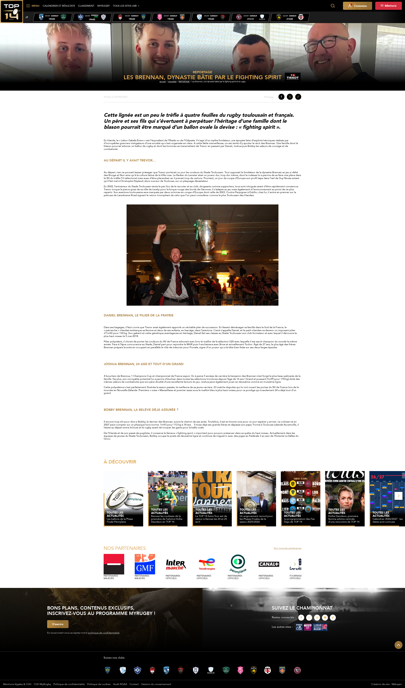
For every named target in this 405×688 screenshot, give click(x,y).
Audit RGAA (120, 684)
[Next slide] (398, 496)
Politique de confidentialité (69, 684)
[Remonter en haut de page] (398, 645)
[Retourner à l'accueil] (11, 11)
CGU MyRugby (42, 684)
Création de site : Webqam (386, 684)
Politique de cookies (99, 684)
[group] (52, 17)
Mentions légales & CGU (17, 684)
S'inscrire (57, 624)
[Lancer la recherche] (333, 6)
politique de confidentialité (103, 633)
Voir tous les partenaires (287, 548)
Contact (134, 684)
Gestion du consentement (156, 684)
